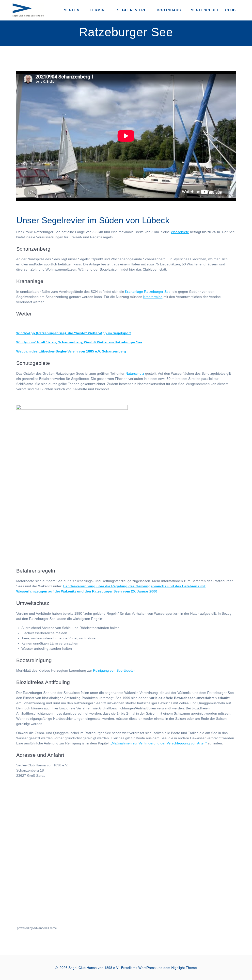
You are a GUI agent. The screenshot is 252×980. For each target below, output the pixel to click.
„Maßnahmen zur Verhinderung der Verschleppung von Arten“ (158, 743)
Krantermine (152, 297)
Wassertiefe (180, 232)
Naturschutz (135, 373)
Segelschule (205, 10)
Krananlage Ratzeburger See (148, 292)
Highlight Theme (184, 968)
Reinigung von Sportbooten (114, 670)
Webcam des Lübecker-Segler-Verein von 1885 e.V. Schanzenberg (71, 351)
